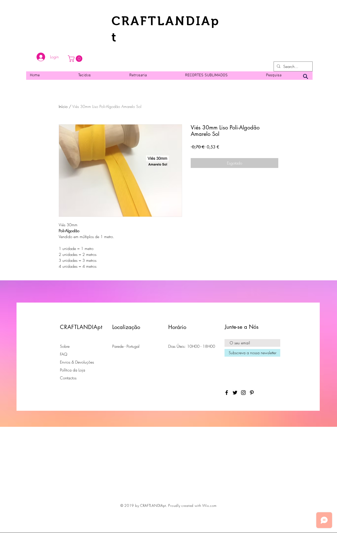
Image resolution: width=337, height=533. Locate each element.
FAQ (63, 354)
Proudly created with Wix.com (192, 505)
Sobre (65, 346)
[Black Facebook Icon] (227, 393)
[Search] (305, 76)
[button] (76, 58)
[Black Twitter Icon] (235, 393)
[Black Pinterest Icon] (252, 393)
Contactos (68, 378)
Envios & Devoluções (77, 362)
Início (63, 106)
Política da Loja (72, 370)
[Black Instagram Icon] (243, 393)
